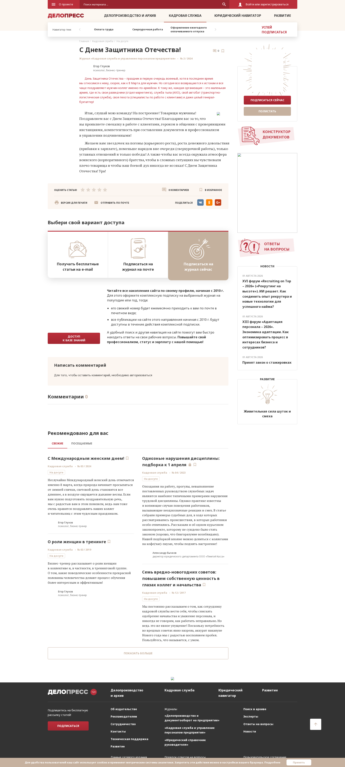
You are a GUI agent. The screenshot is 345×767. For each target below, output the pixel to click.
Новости (249, 731)
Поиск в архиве (254, 709)
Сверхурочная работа (147, 29)
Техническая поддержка (129, 739)
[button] (111, 203)
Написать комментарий (80, 365)
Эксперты (250, 716)
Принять (299, 762)
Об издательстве (124, 709)
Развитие (282, 15)
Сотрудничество (123, 724)
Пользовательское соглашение (264, 757)
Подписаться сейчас (267, 100)
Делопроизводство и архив (130, 15)
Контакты (118, 731)
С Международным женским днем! (86, 458)
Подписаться (68, 726)
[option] (104, 29)
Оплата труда (103, 29)
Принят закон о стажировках (266, 362)
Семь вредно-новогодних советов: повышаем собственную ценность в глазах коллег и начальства (181, 578)
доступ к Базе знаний (74, 338)
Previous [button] (80, 30)
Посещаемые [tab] (81, 443)
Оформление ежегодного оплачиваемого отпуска (189, 29)
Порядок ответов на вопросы (185, 757)
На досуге (122, 41)
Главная (84, 41)
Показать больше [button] (138, 653)
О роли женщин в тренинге (77, 541)
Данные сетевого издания (129, 757)
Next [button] (215, 30)
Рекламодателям (124, 716)
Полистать (267, 111)
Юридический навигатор (237, 15)
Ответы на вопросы (258, 724)
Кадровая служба (185, 15)
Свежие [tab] (57, 443)
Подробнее (272, 762)
